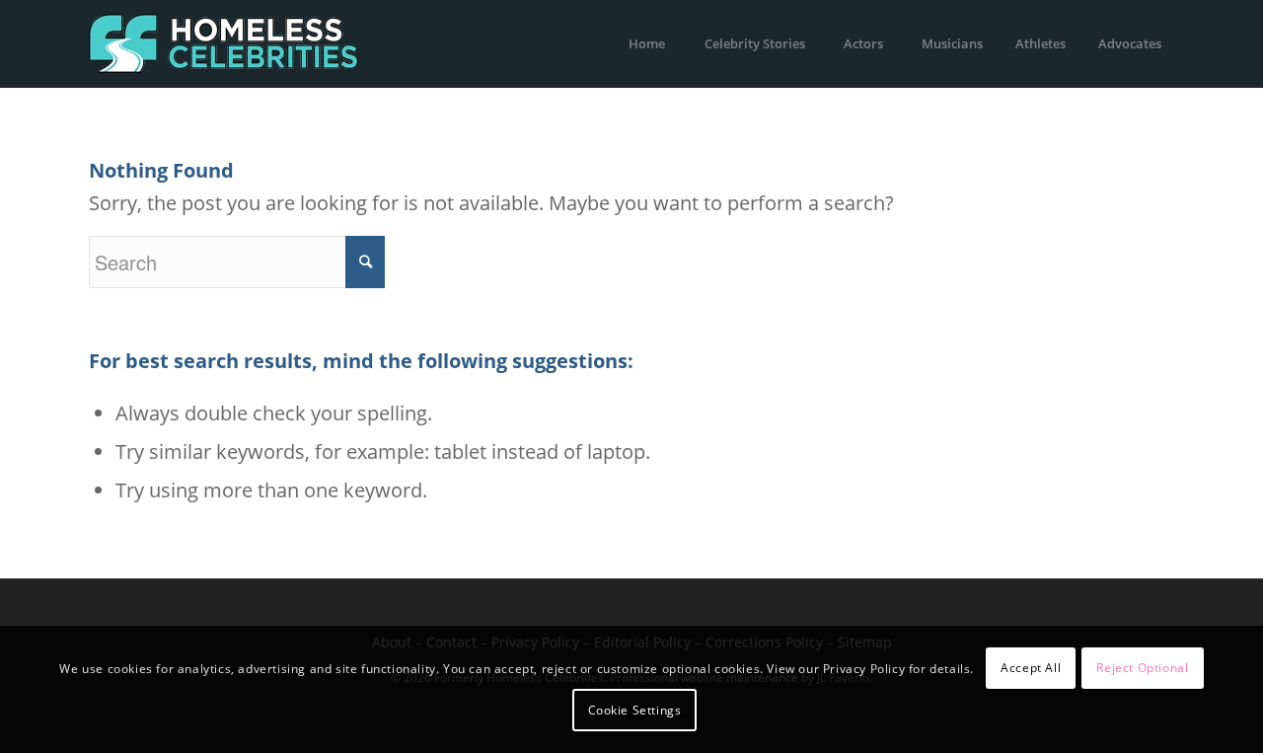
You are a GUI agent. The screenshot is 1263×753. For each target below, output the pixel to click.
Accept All (1031, 667)
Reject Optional (1142, 667)
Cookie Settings (635, 710)
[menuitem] (646, 43)
